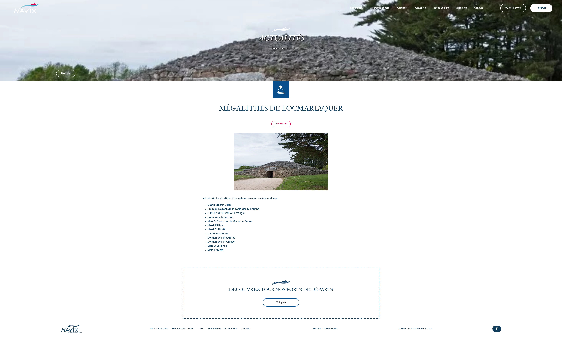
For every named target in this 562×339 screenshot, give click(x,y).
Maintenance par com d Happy (415, 329)
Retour (65, 73)
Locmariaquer (280, 48)
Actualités (420, 8)
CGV (201, 329)
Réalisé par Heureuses (325, 329)
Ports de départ (380, 8)
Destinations (357, 8)
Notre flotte (461, 8)
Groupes (402, 8)
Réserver (541, 8)
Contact (478, 8)
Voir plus (281, 302)
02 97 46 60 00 (513, 8)
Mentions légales (159, 329)
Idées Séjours (441, 8)
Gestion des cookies (183, 329)
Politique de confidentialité (222, 329)
